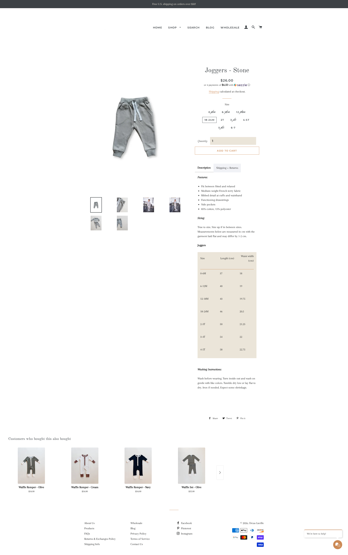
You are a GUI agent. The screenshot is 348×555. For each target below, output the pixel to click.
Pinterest (185, 528)
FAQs (87, 533)
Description (204, 167)
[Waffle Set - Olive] (192, 466)
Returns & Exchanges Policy (100, 538)
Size (227, 104)
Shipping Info (92, 544)
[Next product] (220, 472)
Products (89, 528)
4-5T (246, 119)
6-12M (226, 112)
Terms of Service (140, 538)
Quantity (203, 141)
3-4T (233, 119)
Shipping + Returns (227, 167)
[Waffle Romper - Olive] (31, 466)
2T (222, 119)
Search (193, 27)
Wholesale (230, 27)
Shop (173, 27)
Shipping (214, 91)
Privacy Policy (138, 533)
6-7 (233, 127)
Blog (210, 27)
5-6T (221, 127)
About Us (89, 523)
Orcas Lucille (256, 523)
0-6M (212, 112)
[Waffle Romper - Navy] (138, 466)
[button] (227, 85)
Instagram (186, 533)
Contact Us (136, 544)
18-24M (209, 119)
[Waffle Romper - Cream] (85, 466)
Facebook (186, 523)
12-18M (240, 112)
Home (157, 27)
